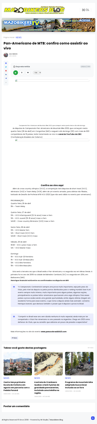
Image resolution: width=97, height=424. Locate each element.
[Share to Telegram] (6, 78)
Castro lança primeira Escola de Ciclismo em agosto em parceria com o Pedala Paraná (17, 386)
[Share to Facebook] (6, 63)
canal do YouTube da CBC (70, 134)
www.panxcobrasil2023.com (53, 331)
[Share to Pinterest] (6, 70)
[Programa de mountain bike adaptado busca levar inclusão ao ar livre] (79, 363)
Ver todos (90, 348)
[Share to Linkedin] (6, 74)
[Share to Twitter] (6, 67)
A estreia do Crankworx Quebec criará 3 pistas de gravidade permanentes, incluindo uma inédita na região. (46, 387)
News (19, 37)
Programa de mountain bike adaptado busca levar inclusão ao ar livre (79, 385)
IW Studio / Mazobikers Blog (51, 420)
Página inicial (9, 37)
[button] (6, 82)
